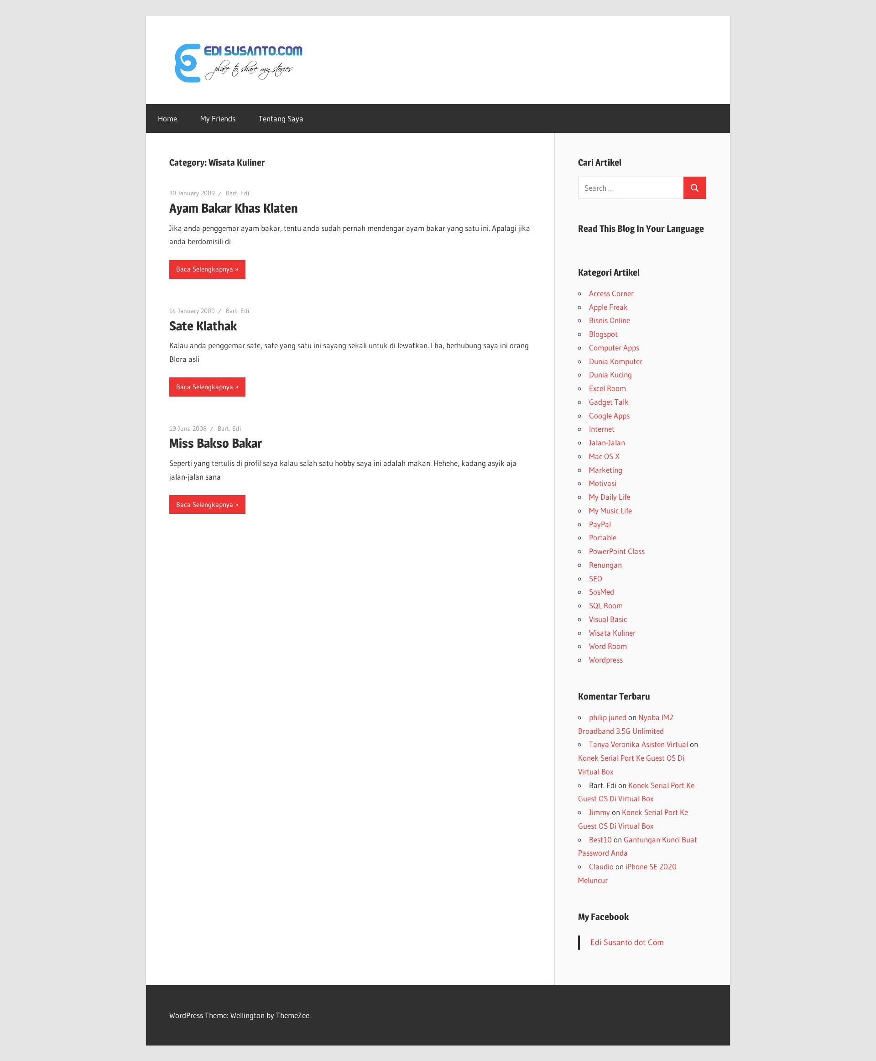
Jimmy (599, 812)
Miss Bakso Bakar (215, 443)
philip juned (607, 717)
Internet (602, 429)
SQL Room (606, 605)
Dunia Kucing (610, 374)
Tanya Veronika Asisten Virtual (638, 744)
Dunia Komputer (615, 361)
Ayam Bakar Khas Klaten (233, 208)
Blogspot (603, 334)
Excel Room (607, 388)
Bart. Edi (237, 193)
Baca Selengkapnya (204, 269)
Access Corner (611, 293)
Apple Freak (608, 307)
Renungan (605, 565)
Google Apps (609, 415)
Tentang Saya (281, 118)
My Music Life (610, 510)
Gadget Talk (609, 402)
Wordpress (606, 659)
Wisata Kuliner (612, 633)
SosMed (601, 591)
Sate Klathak (203, 326)
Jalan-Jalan (607, 442)
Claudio (601, 866)
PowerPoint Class (617, 551)
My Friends (217, 118)
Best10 (600, 839)
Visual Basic (608, 619)
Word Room (608, 646)
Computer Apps (614, 347)
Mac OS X (604, 456)
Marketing (605, 470)
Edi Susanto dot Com (627, 942)
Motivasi (602, 483)
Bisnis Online (609, 320)
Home (167, 118)
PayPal (600, 524)
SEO (595, 578)
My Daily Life (609, 497)
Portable (602, 537)
